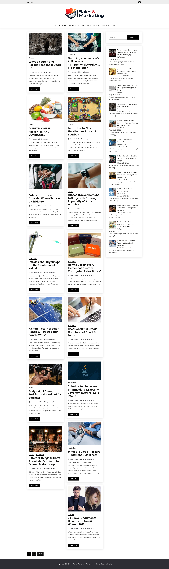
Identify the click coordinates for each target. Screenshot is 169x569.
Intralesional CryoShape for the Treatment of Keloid (44, 265)
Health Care (73, 25)
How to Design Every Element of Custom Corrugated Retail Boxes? (84, 268)
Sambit (86, 72)
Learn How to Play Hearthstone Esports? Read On (82, 131)
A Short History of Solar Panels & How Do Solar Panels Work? (44, 332)
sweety (47, 139)
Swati (85, 209)
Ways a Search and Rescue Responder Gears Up (45, 65)
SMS (113, 25)
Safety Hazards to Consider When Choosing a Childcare (45, 198)
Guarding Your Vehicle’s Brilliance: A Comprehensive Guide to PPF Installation (84, 63)
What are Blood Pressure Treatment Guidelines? (84, 453)
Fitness (70, 191)
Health (31, 125)
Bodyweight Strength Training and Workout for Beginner (45, 394)
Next (40, 554)
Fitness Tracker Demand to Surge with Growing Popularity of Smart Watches (84, 199)
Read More (34, 89)
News (95, 25)
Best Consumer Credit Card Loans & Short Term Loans (84, 332)
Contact (30, 2)
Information (85, 25)
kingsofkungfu (50, 272)
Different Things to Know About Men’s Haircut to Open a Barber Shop (44, 461)
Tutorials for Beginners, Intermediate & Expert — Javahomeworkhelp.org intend (83, 391)
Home (64, 25)
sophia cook (47, 206)
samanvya (49, 72)
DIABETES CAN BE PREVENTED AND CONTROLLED (40, 132)
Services (105, 25)
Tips (30, 191)
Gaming (70, 124)
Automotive (72, 54)
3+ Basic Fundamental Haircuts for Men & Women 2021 (82, 521)
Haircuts (31, 454)
